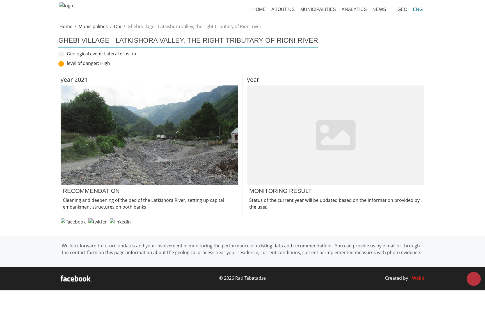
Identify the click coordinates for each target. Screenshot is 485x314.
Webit (418, 278)
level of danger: (83, 63)
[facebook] (75, 279)
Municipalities (318, 9)
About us (283, 9)
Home (259, 9)
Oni (117, 26)
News (379, 9)
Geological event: (85, 54)
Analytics (354, 9)
